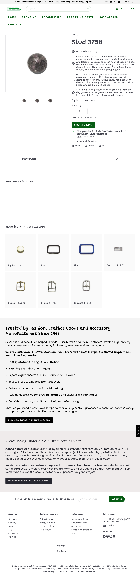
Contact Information (81, 530)
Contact (14, 24)
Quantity (76, 106)
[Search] (88, 9)
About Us (29, 17)
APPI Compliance (18, 569)
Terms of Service (48, 523)
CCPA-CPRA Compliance (116, 566)
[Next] (66, 100)
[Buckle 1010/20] (53, 290)
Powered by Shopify (86, 571)
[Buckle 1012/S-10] (86, 290)
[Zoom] (37, 63)
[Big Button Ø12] (20, 252)
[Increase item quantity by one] (85, 111)
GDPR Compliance (34, 569)
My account (45, 530)
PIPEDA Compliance (53, 569)
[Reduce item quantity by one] (74, 111)
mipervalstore (34, 226)
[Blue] (86, 252)
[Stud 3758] (15, 202)
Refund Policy (46, 519)
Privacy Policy (47, 526)
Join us (12, 537)
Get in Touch (77, 526)
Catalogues (108, 17)
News (73, 534)
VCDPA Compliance (71, 569)
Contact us (13, 534)
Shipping (75, 117)
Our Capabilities (79, 519)
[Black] (53, 252)
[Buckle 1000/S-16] (20, 290)
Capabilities (52, 17)
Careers (12, 523)
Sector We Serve (80, 17)
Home (12, 17)
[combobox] (58, 9)
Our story (13, 519)
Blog (10, 526)
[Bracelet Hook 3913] (119, 252)
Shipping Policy (103, 569)
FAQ (10, 530)
